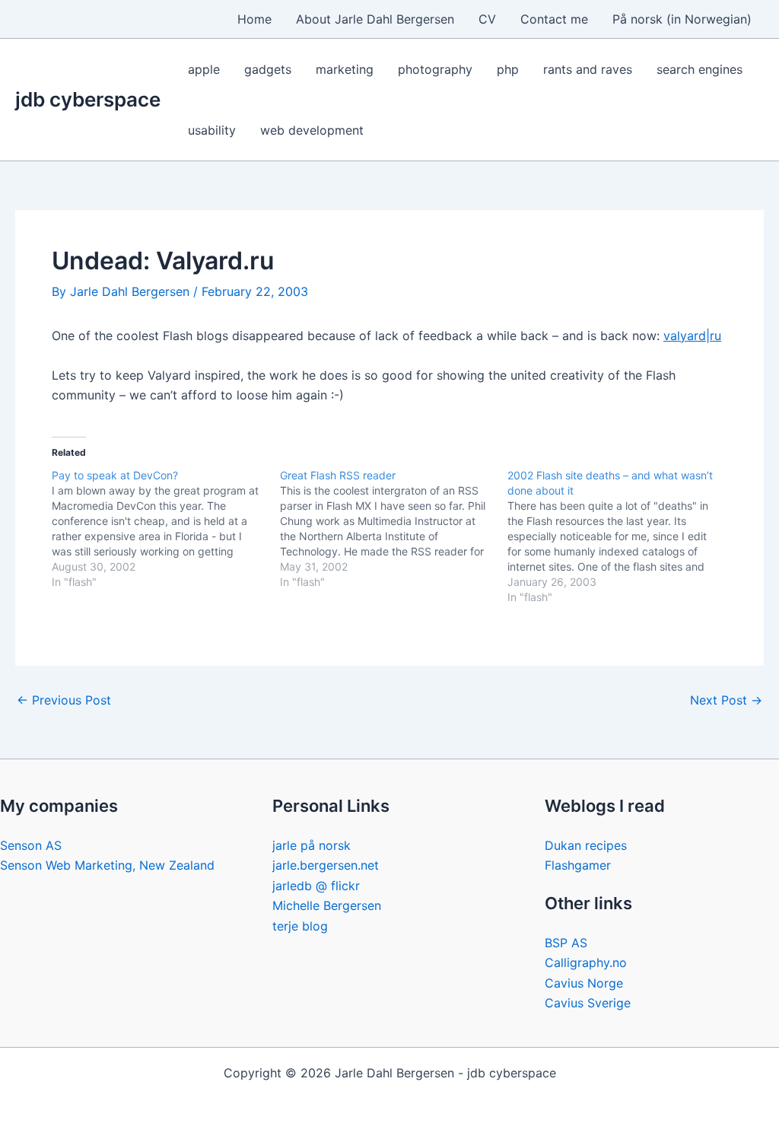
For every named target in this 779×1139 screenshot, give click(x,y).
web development (312, 130)
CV (487, 19)
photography (435, 69)
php (508, 69)
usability (212, 130)
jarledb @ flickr (316, 885)
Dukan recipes (586, 845)
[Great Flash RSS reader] (394, 529)
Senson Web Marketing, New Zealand (107, 865)
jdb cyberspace (88, 99)
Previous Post (64, 700)
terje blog (300, 926)
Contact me (554, 19)
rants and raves (587, 69)
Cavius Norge (584, 983)
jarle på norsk (311, 845)
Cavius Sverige (588, 1002)
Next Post (726, 700)
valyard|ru (692, 335)
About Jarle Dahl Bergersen (375, 19)
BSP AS (566, 942)
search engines (699, 69)
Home (254, 19)
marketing (345, 69)
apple (204, 69)
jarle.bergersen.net (325, 865)
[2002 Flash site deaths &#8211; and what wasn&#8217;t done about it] (621, 536)
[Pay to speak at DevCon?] (166, 529)
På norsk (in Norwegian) (682, 19)
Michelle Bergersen (326, 905)
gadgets (267, 69)
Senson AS (31, 845)
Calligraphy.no (586, 962)
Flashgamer (578, 865)
